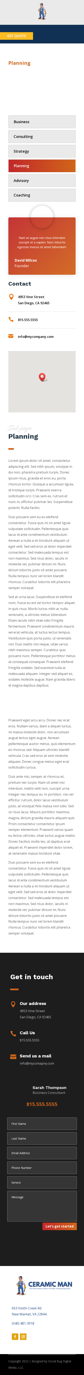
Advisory (21, 180)
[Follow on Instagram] (23, 1336)
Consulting (23, 136)
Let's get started (60, 1226)
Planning (21, 165)
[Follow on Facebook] (15, 1336)
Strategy (21, 151)
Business (21, 121)
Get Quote (16, 36)
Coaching (22, 195)
